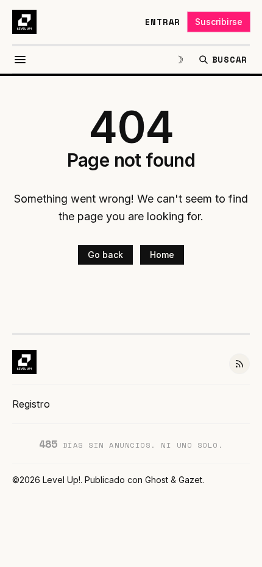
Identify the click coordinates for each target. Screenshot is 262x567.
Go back (105, 254)
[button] (31, 404)
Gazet (190, 480)
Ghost (156, 480)
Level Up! (61, 480)
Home (162, 254)
